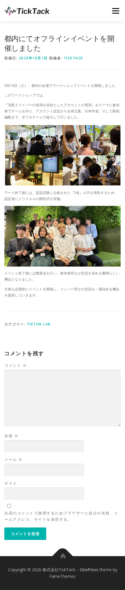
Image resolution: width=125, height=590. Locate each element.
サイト (10, 483)
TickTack (73, 58)
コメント (15, 365)
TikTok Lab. (39, 324)
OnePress (89, 569)
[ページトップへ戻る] (62, 556)
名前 (11, 435)
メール (13, 459)
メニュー (115, 10)
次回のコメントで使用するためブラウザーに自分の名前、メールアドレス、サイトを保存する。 (61, 516)
